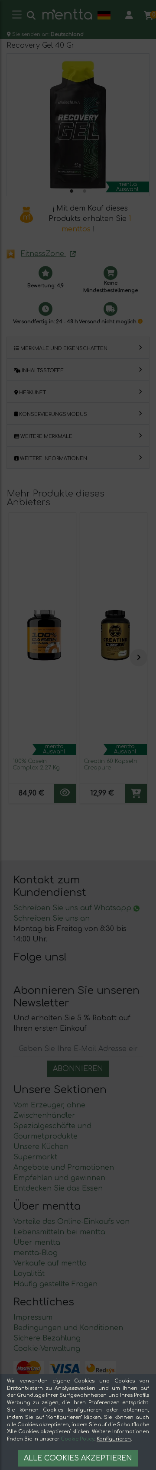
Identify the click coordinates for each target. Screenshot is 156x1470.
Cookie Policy (77, 1439)
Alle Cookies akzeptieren (78, 1458)
